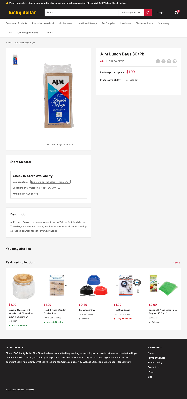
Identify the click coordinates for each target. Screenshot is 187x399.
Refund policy (155, 362)
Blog (150, 376)
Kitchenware (65, 23)
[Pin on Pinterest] (163, 61)
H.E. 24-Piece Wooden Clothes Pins (55, 312)
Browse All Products (16, 23)
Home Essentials (52, 318)
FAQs (150, 372)
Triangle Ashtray (87, 310)
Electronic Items (144, 23)
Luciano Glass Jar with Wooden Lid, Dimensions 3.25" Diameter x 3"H (21, 313)
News (49, 32)
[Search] (148, 12)
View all (177, 262)
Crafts (9, 32)
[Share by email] (175, 61)
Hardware (125, 23)
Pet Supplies (108, 23)
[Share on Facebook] (158, 61)
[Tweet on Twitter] (169, 61)
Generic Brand (86, 314)
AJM (102, 61)
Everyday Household (43, 23)
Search (151, 353)
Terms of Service (156, 357)
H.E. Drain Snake (122, 310)
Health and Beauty (87, 23)
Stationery (163, 23)
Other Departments (28, 32)
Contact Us (153, 367)
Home (9, 42)
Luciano (13, 321)
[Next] (181, 298)
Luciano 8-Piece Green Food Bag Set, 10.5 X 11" (163, 312)
